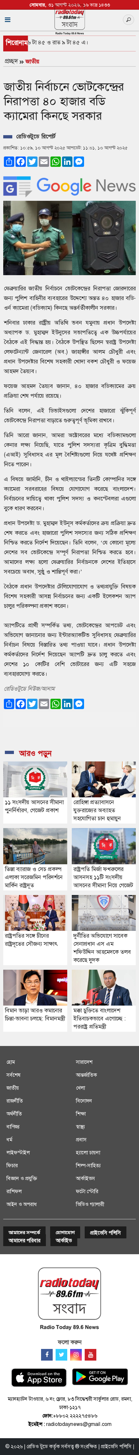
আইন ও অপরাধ (21, 1204)
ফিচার (12, 1165)
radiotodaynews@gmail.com (79, 1424)
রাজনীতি (14, 1100)
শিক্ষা (81, 1113)
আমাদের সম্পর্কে (24, 1232)
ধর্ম (9, 1139)
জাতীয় (32, 61)
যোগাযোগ (65, 1232)
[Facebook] (47, 1355)
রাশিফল (14, 1191)
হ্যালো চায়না (88, 1152)
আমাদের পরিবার (24, 1240)
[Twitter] (61, 1355)
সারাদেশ (84, 1062)
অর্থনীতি (14, 1113)
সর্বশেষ (13, 1075)
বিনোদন (84, 1100)
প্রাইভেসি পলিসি (105, 1232)
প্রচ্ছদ (11, 61)
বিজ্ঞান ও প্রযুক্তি (21, 1178)
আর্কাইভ (64, 1240)
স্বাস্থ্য (80, 1126)
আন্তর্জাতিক (86, 1075)
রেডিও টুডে (37, 1446)
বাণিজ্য (13, 1126)
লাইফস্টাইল (18, 1152)
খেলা (80, 1087)
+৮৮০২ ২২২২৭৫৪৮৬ (75, 1415)
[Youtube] (90, 1355)
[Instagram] (76, 1355)
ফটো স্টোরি (87, 1191)
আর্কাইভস (85, 1178)
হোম (10, 1062)
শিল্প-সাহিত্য (88, 1165)
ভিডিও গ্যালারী (90, 1204)
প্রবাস (81, 1139)
